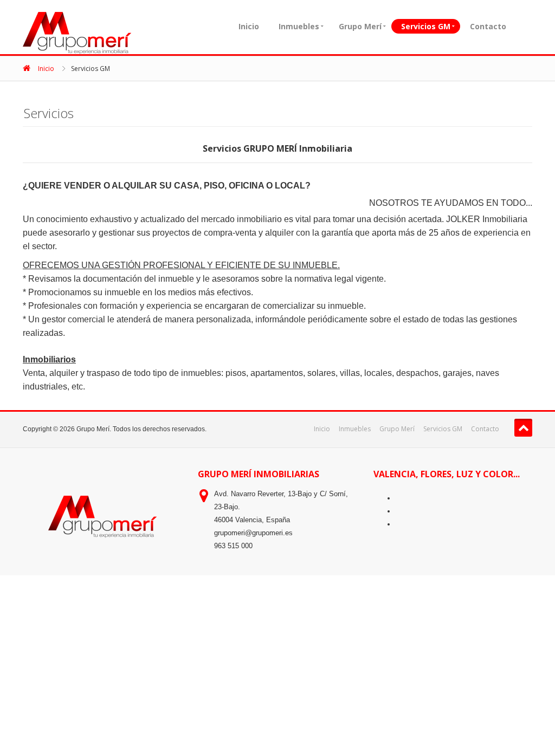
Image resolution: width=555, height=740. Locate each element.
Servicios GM (425, 26)
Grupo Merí (360, 26)
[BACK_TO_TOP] (523, 428)
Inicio (248, 26)
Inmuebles (299, 26)
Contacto (488, 26)
